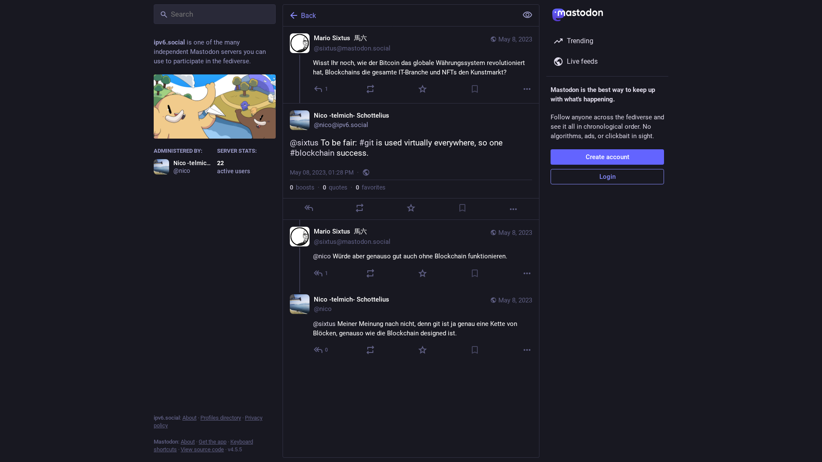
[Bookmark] (475, 89)
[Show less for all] (527, 15)
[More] (527, 89)
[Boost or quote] (370, 89)
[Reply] (309, 208)
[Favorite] (422, 89)
